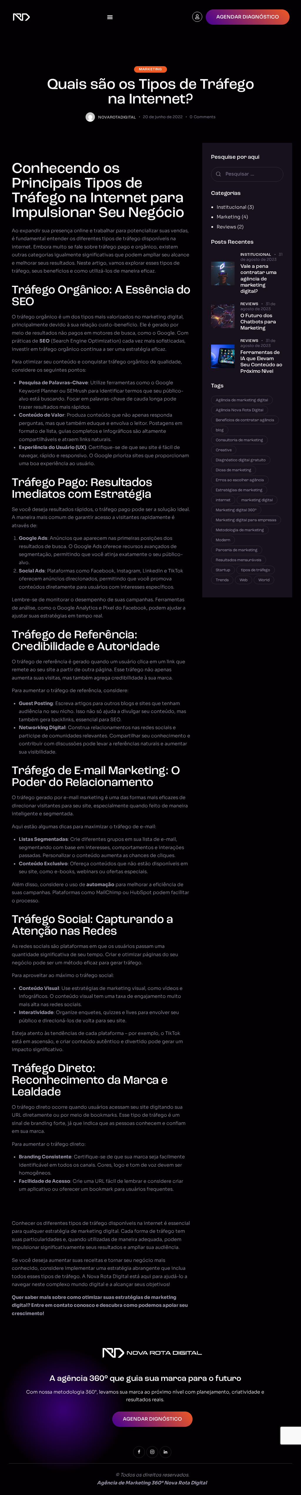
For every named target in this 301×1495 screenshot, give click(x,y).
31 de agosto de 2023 (261, 257)
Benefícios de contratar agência (245, 420)
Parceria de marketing (236, 550)
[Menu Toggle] (110, 17)
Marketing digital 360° (236, 510)
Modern (223, 540)
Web (244, 580)
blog (220, 430)
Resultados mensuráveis (238, 560)
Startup (223, 570)
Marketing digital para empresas (246, 520)
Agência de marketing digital (242, 400)
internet (223, 500)
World (264, 580)
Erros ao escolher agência (240, 480)
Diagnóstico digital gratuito (241, 460)
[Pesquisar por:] (247, 174)
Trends (222, 580)
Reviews (226, 227)
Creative (224, 450)
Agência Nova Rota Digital (239, 410)
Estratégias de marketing (239, 490)
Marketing (150, 69)
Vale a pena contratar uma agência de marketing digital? (258, 279)
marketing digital (257, 500)
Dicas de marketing (233, 470)
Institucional (231, 207)
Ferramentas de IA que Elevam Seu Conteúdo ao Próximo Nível (261, 362)
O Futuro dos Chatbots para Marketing (258, 322)
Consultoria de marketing (239, 440)
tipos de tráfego (255, 570)
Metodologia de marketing (240, 530)
